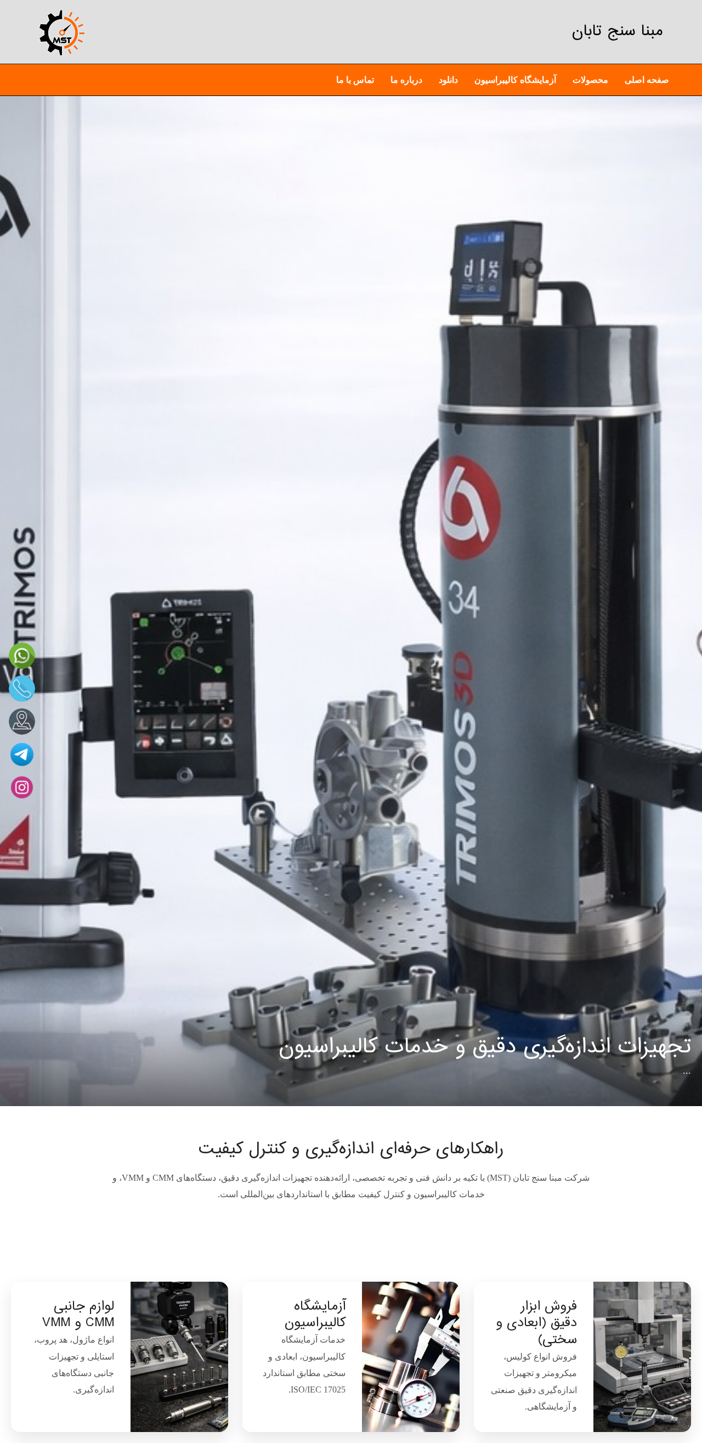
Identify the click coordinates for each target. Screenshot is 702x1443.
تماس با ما (355, 79)
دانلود (448, 79)
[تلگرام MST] (22, 754)
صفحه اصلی (647, 79)
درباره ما (406, 79)
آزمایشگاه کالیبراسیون (515, 79)
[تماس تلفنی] (22, 688)
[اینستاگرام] (22, 787)
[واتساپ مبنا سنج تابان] (22, 655)
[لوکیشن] (22, 721)
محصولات (590, 79)
